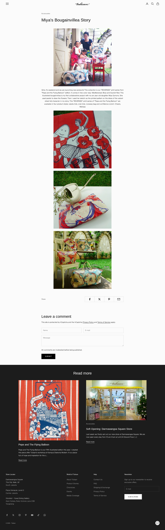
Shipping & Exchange (102, 487)
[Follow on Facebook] (7, 515)
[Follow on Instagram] (19, 515)
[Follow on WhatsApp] (44, 515)
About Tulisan (72, 479)
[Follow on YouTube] (32, 515)
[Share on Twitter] (99, 299)
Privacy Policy (88, 322)
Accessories (45, 13)
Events (69, 491)
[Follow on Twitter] (13, 515)
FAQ (95, 483)
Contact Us (98, 479)
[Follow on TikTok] (38, 515)
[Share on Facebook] (89, 299)
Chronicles (71, 487)
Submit (48, 356)
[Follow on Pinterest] (26, 515)
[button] (157, 523)
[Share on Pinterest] (109, 299)
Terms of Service (103, 322)
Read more (22, 460)
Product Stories (73, 483)
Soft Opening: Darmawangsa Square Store (109, 429)
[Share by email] (119, 299)
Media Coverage (73, 495)
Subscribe (133, 497)
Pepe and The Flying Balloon (33, 444)
